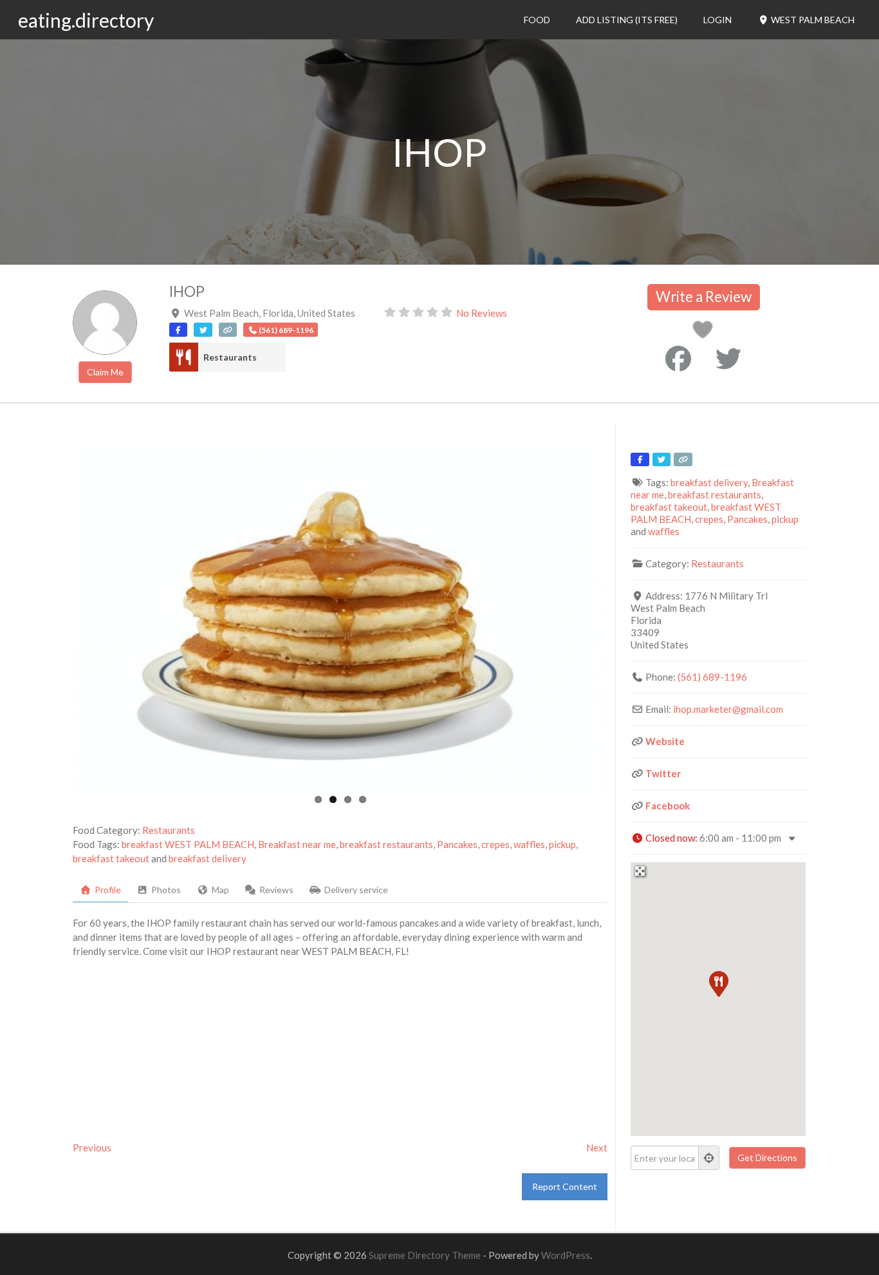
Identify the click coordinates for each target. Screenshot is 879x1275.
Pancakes (457, 844)
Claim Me (105, 371)
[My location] (709, 1158)
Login (717, 19)
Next (596, 1147)
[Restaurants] (183, 357)
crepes (495, 844)
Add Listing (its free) (627, 19)
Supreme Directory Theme (426, 1255)
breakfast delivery (207, 858)
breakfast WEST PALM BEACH (188, 844)
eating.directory (86, 20)
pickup (562, 844)
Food (537, 19)
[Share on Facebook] (678, 358)
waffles (529, 844)
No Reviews (481, 313)
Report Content (564, 1186)
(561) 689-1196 (712, 677)
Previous (92, 1147)
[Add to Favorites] (704, 333)
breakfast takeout (111, 858)
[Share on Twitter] (728, 358)
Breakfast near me (297, 844)
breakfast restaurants (386, 844)
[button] (718, 983)
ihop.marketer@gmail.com (728, 709)
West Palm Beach (812, 19)
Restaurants (230, 357)
